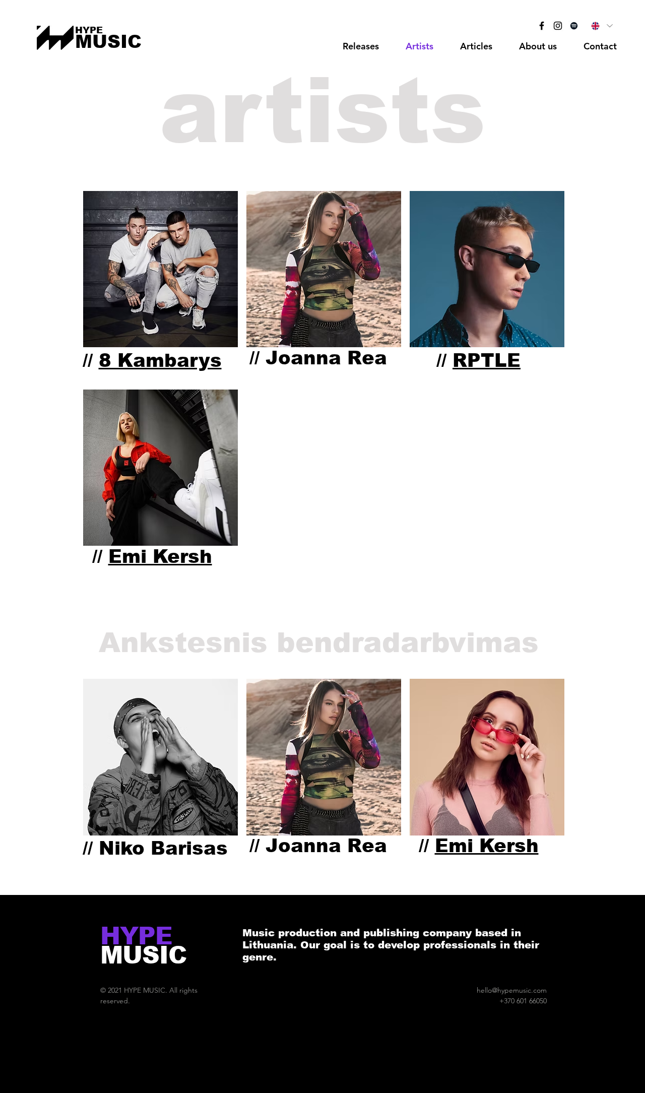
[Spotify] (573, 25)
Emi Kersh (160, 556)
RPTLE (487, 360)
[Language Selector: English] (601, 26)
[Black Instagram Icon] (557, 25)
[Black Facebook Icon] (541, 25)
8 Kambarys (160, 360)
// (88, 360)
